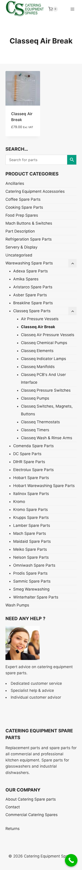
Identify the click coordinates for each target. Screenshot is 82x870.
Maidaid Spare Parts (32, 541)
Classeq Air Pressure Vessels (47, 334)
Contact (12, 807)
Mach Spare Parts (29, 533)
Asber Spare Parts (30, 295)
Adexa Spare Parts (30, 271)
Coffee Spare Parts (23, 199)
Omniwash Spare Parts (34, 565)
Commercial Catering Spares (31, 814)
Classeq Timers (35, 430)
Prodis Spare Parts (30, 573)
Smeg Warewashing (31, 589)
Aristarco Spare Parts (32, 287)
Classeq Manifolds (38, 366)
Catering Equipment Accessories (35, 191)
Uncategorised (18, 255)
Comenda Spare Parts (33, 446)
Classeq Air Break (38, 327)
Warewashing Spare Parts (29, 263)
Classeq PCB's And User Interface (43, 378)
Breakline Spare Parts (33, 303)
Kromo (19, 501)
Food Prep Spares (21, 215)
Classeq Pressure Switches (46, 390)
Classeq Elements (37, 350)
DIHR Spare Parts (29, 461)
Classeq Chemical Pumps (44, 342)
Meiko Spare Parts (30, 549)
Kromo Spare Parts (30, 509)
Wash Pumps (17, 605)
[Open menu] (72, 9)
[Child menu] (72, 311)
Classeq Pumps (35, 398)
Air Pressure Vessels (40, 319)
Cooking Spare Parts (24, 207)
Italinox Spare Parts (31, 493)
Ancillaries (14, 183)
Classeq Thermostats (40, 422)
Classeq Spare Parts (32, 311)
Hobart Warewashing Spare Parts (44, 485)
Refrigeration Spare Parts (28, 239)
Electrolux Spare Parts (33, 469)
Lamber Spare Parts (31, 525)
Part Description (20, 231)
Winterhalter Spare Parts (35, 597)
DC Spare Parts (27, 453)
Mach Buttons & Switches (28, 223)
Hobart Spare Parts (31, 477)
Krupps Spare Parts (31, 517)
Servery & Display (21, 247)
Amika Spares (25, 279)
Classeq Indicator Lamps (43, 358)
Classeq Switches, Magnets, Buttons (47, 410)
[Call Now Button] (71, 860)
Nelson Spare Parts (31, 557)
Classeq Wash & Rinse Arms (46, 438)
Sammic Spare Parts (32, 581)
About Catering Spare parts (30, 799)
